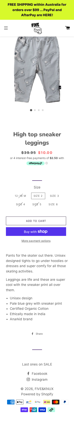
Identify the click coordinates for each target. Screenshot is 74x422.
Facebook (39, 374)
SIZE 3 (54, 195)
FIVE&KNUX (44, 389)
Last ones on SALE (37, 364)
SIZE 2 (38, 195)
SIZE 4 (20, 204)
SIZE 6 (53, 204)
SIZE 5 (37, 204)
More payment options (36, 240)
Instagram (39, 379)
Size (37, 187)
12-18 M (20, 195)
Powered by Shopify (37, 394)
